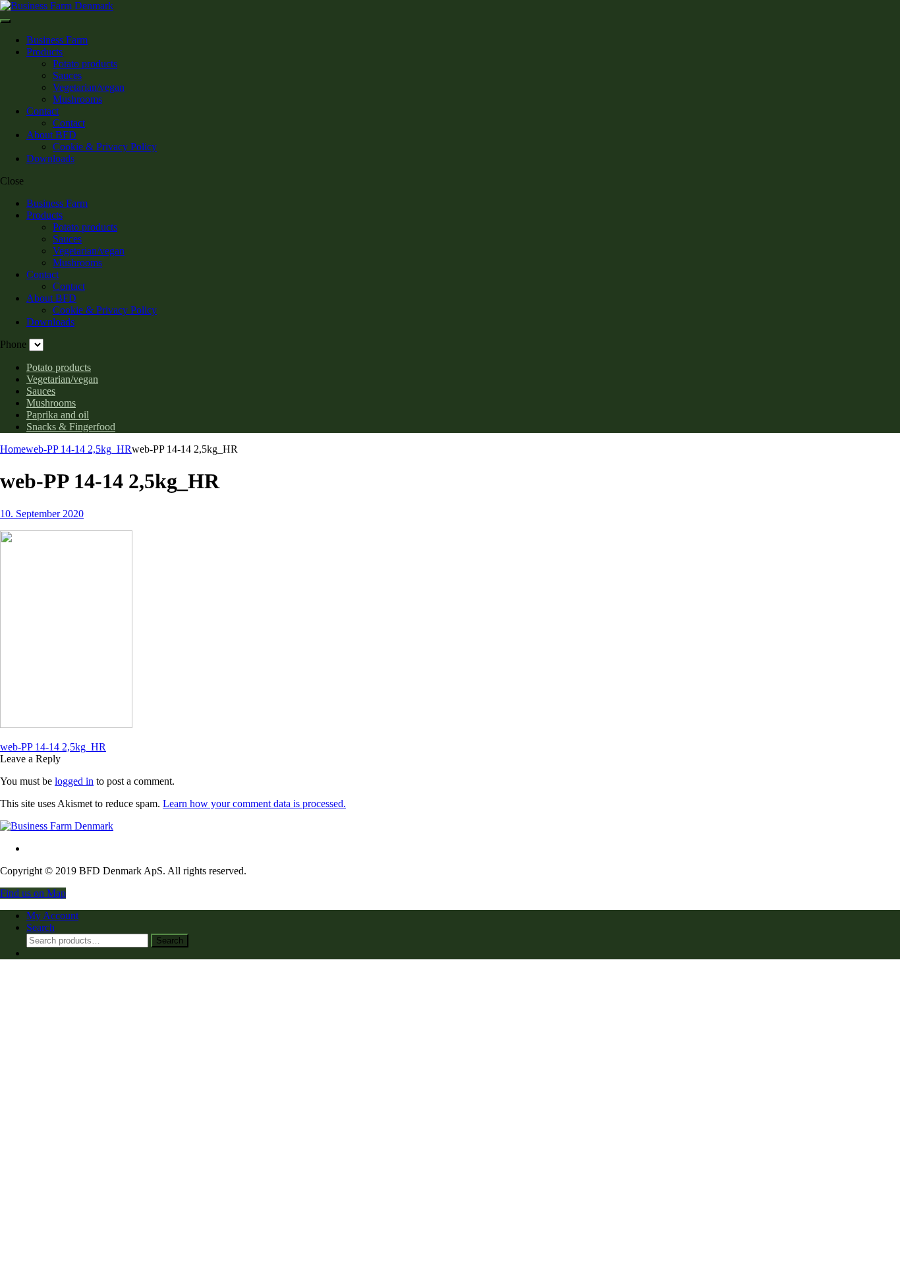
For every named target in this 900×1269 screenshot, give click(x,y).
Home (13, 449)
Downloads (50, 158)
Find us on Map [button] (33, 893)
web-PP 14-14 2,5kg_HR (79, 449)
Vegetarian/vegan (89, 87)
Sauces (67, 75)
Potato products (85, 63)
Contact (42, 111)
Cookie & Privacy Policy (105, 146)
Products (44, 51)
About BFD (51, 134)
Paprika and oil (57, 414)
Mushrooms (77, 99)
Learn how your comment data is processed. (254, 803)
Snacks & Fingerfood (70, 426)
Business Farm (57, 39)
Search (169, 940)
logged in (74, 781)
